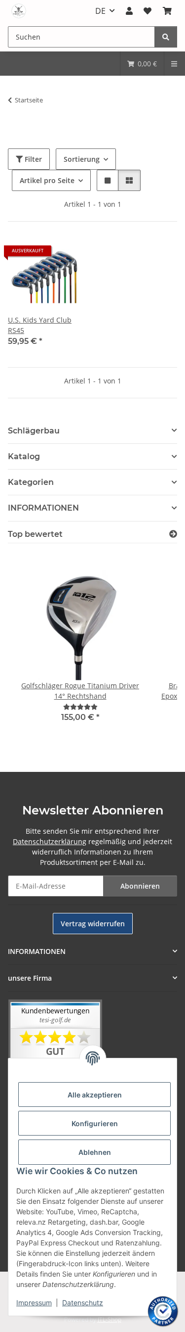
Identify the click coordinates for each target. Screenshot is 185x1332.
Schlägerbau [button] (34, 430)
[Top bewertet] (173, 534)
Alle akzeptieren (95, 1095)
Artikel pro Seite (47, 180)
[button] (129, 11)
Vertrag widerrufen (93, 923)
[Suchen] (165, 37)
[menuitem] (142, 63)
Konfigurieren (95, 1123)
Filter (32, 159)
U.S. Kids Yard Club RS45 (40, 325)
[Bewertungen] (80, 707)
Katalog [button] (24, 456)
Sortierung (82, 159)
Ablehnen (94, 1152)
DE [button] (100, 10)
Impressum (34, 1302)
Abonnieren (140, 886)
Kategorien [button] (31, 482)
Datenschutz (82, 1302)
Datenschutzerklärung (49, 841)
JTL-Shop (109, 1319)
